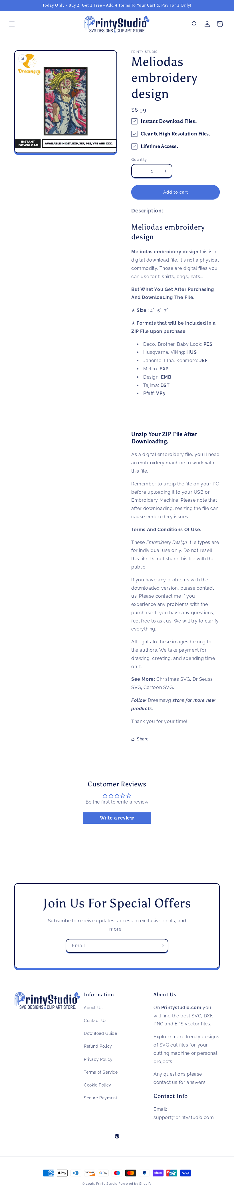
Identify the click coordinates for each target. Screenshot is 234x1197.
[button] (12, 24)
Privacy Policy (98, 1059)
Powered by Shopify (135, 1184)
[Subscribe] (161, 946)
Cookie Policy (97, 1085)
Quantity (139, 159)
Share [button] (143, 739)
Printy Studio (107, 1184)
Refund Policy (98, 1046)
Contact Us (95, 1020)
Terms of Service (101, 1072)
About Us (93, 1007)
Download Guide (100, 1033)
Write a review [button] (117, 818)
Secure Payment (100, 1098)
